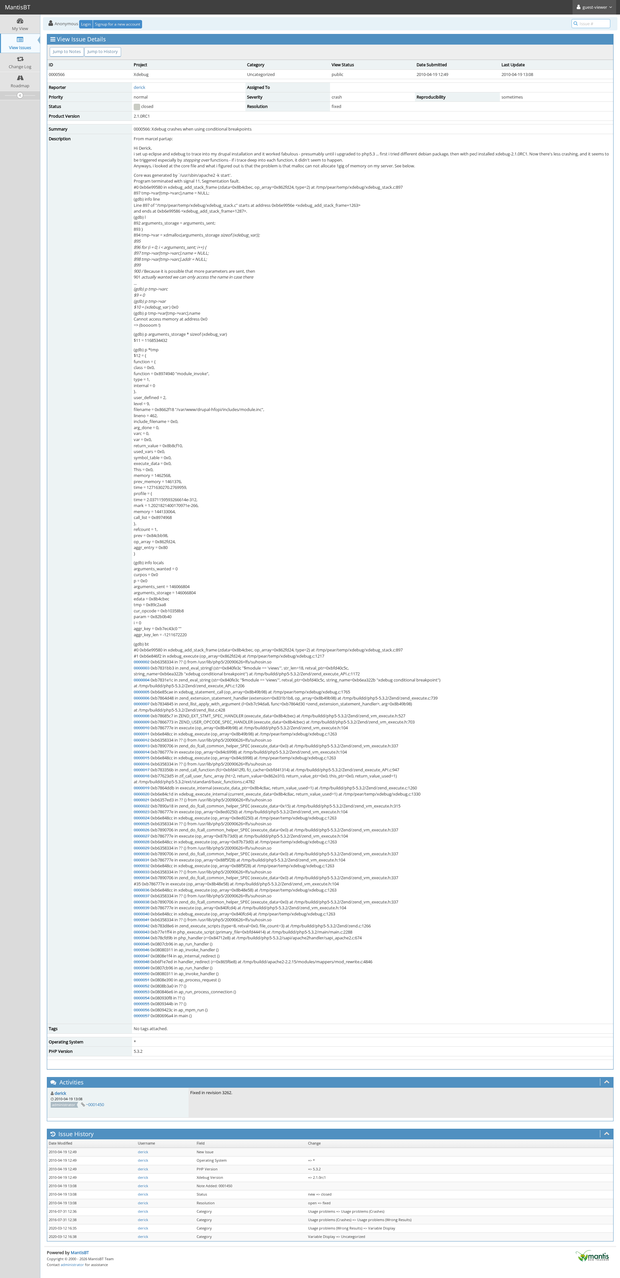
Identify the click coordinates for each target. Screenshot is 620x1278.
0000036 (142, 890)
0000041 (142, 920)
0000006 (142, 698)
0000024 (142, 818)
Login (86, 24)
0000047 (142, 956)
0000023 (142, 812)
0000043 (142, 932)
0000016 (142, 764)
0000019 (142, 788)
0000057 (142, 1016)
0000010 (142, 728)
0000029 (142, 848)
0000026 (142, 830)
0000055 (142, 1004)
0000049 (142, 968)
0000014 (142, 752)
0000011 (142, 734)
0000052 (142, 986)
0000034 (142, 878)
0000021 (142, 800)
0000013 (142, 746)
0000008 (142, 716)
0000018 (142, 776)
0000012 (142, 740)
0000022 (142, 806)
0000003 (142, 668)
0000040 (142, 914)
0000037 (142, 896)
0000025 (142, 824)
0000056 (142, 1010)
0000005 (142, 692)
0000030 (142, 854)
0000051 (142, 980)
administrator (72, 1264)
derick (139, 87)
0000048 (142, 962)
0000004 (142, 680)
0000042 (142, 926)
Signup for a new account (117, 24)
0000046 (142, 950)
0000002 (142, 662)
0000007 (142, 704)
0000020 (142, 794)
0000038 (142, 902)
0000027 (142, 836)
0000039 (142, 908)
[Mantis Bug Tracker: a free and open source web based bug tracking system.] (592, 1255)
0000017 (142, 770)
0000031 (142, 860)
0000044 (142, 938)
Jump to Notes (67, 51)
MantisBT (80, 1252)
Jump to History (103, 51)
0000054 (142, 998)
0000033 (142, 872)
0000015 (142, 758)
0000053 (142, 992)
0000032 (142, 866)
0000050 (142, 974)
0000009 (142, 722)
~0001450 (95, 1104)
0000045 (142, 944)
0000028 (142, 842)
